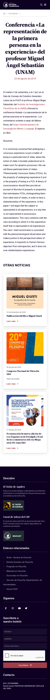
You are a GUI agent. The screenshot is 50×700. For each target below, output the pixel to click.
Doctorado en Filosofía (17, 575)
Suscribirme (23, 665)
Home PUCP (12, 589)
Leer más (11, 321)
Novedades (13, 13)
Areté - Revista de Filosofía (19, 557)
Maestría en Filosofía (16, 571)
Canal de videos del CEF (16, 517)
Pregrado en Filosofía (16, 566)
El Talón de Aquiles (14, 486)
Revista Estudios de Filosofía (20, 562)
